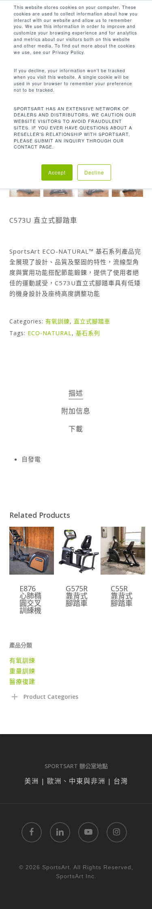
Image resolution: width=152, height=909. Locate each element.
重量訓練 (22, 671)
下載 (76, 428)
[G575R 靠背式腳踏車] (78, 551)
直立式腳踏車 (92, 321)
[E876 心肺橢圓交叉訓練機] (31, 551)
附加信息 (75, 411)
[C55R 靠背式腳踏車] (123, 551)
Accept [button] (57, 172)
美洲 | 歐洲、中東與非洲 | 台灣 (76, 781)
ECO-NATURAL (50, 333)
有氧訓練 (57, 321)
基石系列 (88, 333)
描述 (76, 393)
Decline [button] (94, 172)
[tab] (76, 393)
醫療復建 (22, 681)
